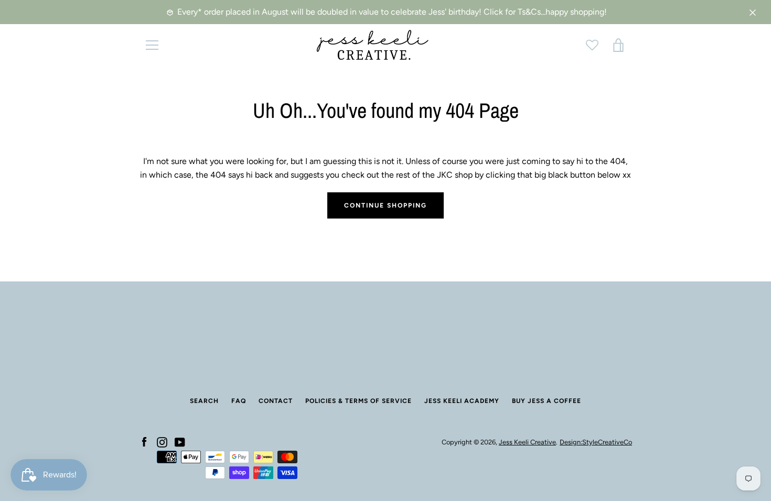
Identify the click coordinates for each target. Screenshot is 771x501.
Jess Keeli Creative (527, 442)
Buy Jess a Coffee (546, 401)
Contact (276, 401)
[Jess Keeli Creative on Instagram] (162, 441)
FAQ (238, 401)
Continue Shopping (385, 205)
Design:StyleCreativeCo (596, 442)
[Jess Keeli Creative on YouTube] (180, 441)
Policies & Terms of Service (358, 401)
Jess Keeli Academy (461, 401)
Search (204, 401)
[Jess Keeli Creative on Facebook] (144, 441)
